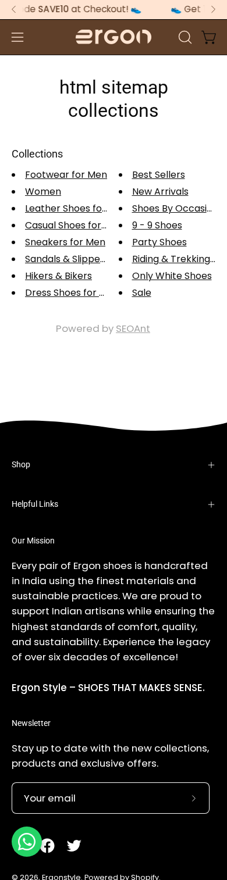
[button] (184, 37)
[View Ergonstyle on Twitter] (74, 845)
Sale (141, 292)
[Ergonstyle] (113, 37)
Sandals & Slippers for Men (86, 259)
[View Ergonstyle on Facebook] (47, 845)
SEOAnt (133, 328)
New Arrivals (160, 191)
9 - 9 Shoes (157, 225)
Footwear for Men (66, 174)
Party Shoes (159, 242)
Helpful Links (35, 504)
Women (43, 191)
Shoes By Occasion (175, 208)
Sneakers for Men (65, 242)
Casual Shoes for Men (74, 225)
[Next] (213, 9)
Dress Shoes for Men (72, 292)
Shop (21, 465)
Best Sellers (158, 174)
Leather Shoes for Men (76, 208)
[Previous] (14, 9)
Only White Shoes (172, 275)
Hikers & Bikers (58, 275)
